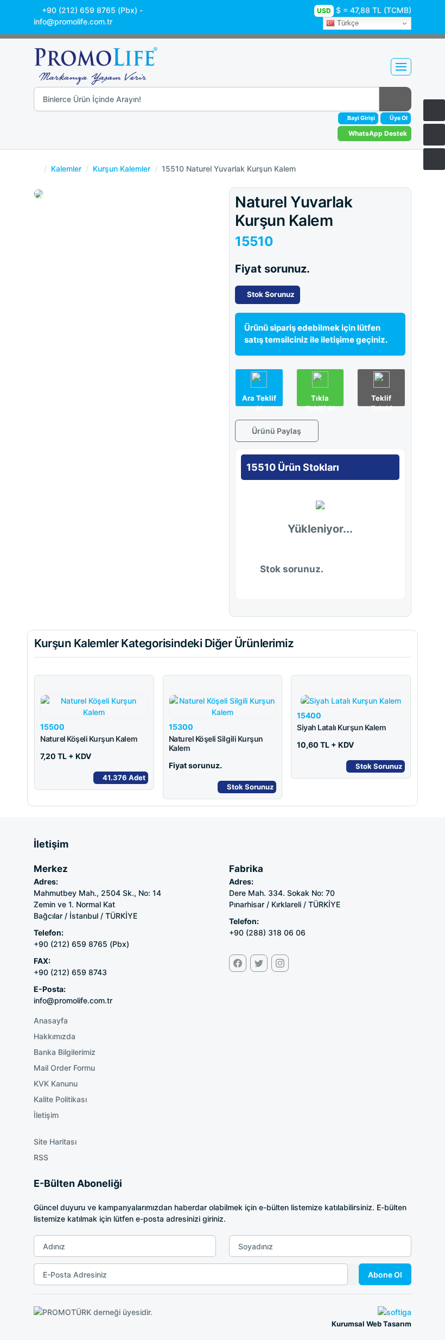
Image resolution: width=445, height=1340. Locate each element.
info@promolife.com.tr (74, 21)
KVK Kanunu (56, 1083)
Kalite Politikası (60, 1099)
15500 (52, 726)
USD (324, 11)
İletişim (46, 1115)
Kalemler (66, 168)
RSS (41, 1157)
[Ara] (395, 99)
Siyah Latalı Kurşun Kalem (341, 727)
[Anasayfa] (434, 110)
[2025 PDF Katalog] (434, 135)
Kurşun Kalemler (121, 168)
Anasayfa (51, 1020)
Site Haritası (55, 1141)
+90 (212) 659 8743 (70, 972)
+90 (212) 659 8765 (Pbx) (89, 10)
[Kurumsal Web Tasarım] (394, 1311)
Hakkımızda (54, 1036)
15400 (309, 715)
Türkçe (347, 23)
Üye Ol (398, 118)
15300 (181, 726)
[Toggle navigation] (401, 66)
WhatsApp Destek (377, 133)
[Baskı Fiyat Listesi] (434, 159)
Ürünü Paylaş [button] (275, 430)
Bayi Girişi (360, 118)
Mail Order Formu (64, 1067)
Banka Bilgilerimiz (65, 1052)
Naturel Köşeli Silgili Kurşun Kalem (216, 743)
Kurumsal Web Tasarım (371, 1323)
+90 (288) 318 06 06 (267, 932)
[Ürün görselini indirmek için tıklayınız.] (46, 186)
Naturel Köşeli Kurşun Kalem (88, 738)
